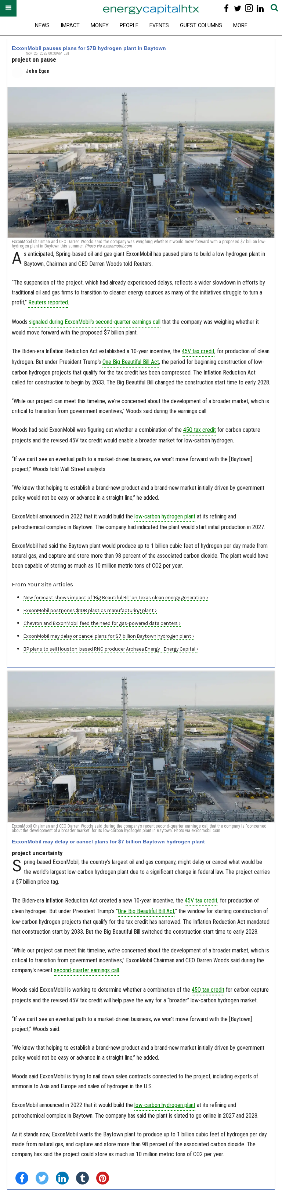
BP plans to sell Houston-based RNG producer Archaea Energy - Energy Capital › (111, 649)
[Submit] (274, 8)
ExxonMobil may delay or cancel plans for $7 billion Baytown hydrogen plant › (109, 636)
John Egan (38, 70)
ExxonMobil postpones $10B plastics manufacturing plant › (90, 610)
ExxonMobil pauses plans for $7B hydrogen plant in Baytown (89, 48)
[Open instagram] (248, 8)
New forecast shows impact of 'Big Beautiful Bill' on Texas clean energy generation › (116, 597)
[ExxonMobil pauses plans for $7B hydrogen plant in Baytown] (141, 162)
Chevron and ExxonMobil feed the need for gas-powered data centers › (102, 623)
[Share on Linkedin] (62, 1178)
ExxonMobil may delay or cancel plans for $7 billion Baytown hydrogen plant (108, 841)
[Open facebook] (226, 8)
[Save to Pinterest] (102, 1178)
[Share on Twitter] (42, 1178)
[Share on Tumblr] (82, 1178)
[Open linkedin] (260, 8)
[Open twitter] (237, 8)
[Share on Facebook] (21, 1178)
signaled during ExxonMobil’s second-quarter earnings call (94, 321)
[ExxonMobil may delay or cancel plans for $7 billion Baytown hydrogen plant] (141, 746)
